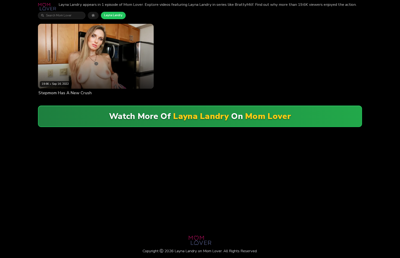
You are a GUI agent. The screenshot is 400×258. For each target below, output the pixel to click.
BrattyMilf (69, 100)
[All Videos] (93, 15)
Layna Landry (113, 15)
